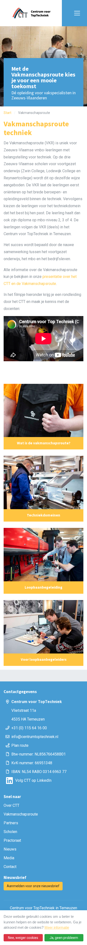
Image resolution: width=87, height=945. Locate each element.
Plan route (20, 745)
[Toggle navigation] (76, 13)
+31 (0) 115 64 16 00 (29, 728)
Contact (10, 866)
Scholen (10, 831)
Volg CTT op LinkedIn (33, 780)
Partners (11, 823)
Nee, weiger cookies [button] (23, 938)
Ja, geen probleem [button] (64, 938)
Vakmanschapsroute (21, 814)
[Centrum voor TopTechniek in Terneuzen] (31, 13)
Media (9, 858)
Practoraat (12, 840)
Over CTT (11, 805)
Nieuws (10, 849)
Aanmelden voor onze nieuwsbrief (33, 886)
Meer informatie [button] (56, 927)
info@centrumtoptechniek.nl (34, 736)
